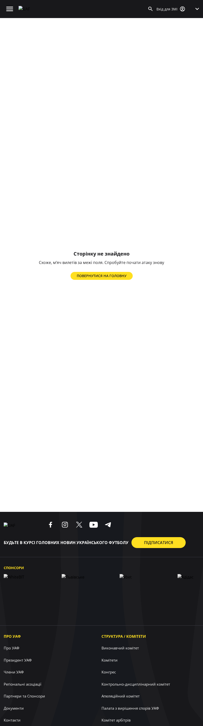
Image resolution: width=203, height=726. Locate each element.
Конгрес (109, 671)
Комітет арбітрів (116, 720)
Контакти (12, 720)
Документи (14, 708)
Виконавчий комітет (120, 647)
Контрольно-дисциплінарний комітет (136, 684)
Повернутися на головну (102, 275)
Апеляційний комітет (121, 696)
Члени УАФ (14, 671)
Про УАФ (12, 636)
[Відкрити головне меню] (10, 9)
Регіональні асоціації (22, 684)
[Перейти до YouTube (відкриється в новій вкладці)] (93, 525)
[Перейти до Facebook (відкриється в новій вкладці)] (50, 525)
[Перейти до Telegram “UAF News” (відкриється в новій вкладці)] (108, 525)
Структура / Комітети (124, 636)
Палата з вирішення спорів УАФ (130, 708)
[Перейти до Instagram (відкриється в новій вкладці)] (65, 525)
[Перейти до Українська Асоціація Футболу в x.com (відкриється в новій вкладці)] (79, 525)
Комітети (110, 660)
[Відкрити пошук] (150, 9)
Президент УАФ (18, 660)
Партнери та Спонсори (24, 696)
